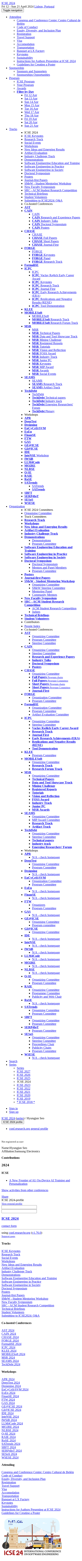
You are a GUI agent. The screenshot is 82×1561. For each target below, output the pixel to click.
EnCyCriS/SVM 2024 (15, 1389)
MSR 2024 (8, 1357)
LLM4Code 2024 (12, 1423)
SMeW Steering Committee (48, 588)
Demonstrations (33, 159)
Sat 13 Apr (30, 98)
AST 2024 (8, 1330)
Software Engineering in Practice (44, 166)
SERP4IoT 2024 (12, 1450)
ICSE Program (26, 81)
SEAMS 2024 (10, 1361)
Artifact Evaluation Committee (50, 714)
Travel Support (26, 37)
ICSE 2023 (23, 1085)
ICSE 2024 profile (13, 1122)
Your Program (25, 84)
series (20, 1118)
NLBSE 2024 (10, 1430)
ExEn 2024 (8, 1392)
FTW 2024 (8, 1399)
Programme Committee (46, 993)
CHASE (37, 234)
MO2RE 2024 (10, 1426)
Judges (36, 611)
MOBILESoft (40, 316)
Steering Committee (44, 643)
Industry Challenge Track (39, 156)
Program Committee (44, 543)
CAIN (36, 214)
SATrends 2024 (11, 1443)
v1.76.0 (36, 1232)
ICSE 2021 (23, 1091)
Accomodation (26, 44)
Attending (15, 17)
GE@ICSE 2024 (12, 1406)
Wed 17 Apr (31, 112)
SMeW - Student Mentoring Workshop (47, 183)
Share (5, 1196)
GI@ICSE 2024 (11, 1409)
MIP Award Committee (46, 819)
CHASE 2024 (10, 1337)
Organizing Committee (45, 584)
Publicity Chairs (41, 1047)
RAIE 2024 (9, 1437)
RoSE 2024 (9, 1440)
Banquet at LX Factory (31, 50)
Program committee (43, 925)
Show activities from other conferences (25, 1190)
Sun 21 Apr (31, 125)
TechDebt (38, 394)
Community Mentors (44, 594)
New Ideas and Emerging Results (44, 149)
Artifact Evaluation (35, 152)
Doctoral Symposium (37, 173)
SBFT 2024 (9, 1447)
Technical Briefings (36, 193)
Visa (19, 40)
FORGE (37, 251)
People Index (32, 626)
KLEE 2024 (9, 1350)
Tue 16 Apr (31, 108)
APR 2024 (8, 1379)
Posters (28, 176)
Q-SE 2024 (8, 1433)
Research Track (33, 139)
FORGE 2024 (10, 1340)
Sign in (13, 1108)
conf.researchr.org (19, 1232)
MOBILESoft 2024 (13, 1354)
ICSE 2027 (23, 1071)
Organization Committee (47, 697)
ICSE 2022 (23, 1088)
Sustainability (25, 57)
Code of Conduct (27, 27)
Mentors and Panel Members (49, 567)
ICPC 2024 (8, 1347)
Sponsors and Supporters (32, 71)
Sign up (13, 1111)
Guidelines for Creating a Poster (36, 64)
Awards (21, 88)
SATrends (38, 486)
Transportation (25, 47)
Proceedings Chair (43, 1044)
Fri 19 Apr (30, 118)
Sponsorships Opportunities (33, 74)
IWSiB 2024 (9, 1420)
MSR (35, 329)
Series (20, 1068)
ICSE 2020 (23, 1095)
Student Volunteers (35, 197)
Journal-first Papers (35, 180)
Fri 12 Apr (30, 95)
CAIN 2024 (9, 1333)
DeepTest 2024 (11, 1382)
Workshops (31, 146)
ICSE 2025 (23, 1078)
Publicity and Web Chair (47, 996)
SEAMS (37, 380)
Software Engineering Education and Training (52, 163)
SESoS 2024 (9, 1454)
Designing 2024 (11, 1386)
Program (14, 78)
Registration (24, 34)
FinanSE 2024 (10, 1396)
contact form (9, 1225)
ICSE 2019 (23, 1098)
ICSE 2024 (8, 1118)
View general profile (12, 1203)
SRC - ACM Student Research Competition (50, 190)
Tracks (13, 129)
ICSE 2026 (23, 1074)
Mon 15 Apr (31, 105)
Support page (8, 1236)
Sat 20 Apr (30, 122)
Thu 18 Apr (31, 115)
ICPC (35, 271)
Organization (17, 506)
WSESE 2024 (10, 1457)
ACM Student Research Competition (54, 608)
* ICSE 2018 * (26, 1102)
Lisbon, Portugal (44, 6)
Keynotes (22, 54)
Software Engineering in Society (44, 169)
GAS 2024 (8, 1403)
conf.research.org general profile (28, 1128)
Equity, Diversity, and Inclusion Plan (39, 30)
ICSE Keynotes (33, 135)
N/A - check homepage (46, 857)
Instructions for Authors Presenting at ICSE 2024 (46, 61)
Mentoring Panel (42, 591)
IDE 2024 (8, 1413)
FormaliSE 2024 (11, 1344)
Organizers (38, 904)
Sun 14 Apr (31, 101)
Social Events (32, 142)
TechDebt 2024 (11, 1364)
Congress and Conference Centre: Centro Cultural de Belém (38, 1472)
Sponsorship (16, 67)
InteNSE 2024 (10, 1416)
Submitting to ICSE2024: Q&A (43, 200)
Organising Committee (38, 513)
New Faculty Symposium (39, 186)
